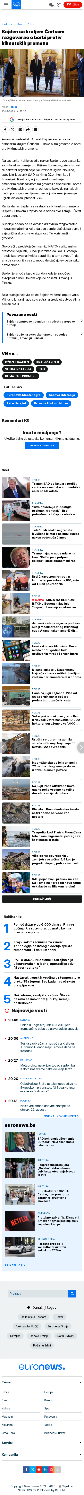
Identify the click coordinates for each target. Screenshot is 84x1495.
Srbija (5, 1392)
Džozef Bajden (17, 362)
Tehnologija (46, 1239)
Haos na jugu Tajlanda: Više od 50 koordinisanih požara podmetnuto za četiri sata (54, 696)
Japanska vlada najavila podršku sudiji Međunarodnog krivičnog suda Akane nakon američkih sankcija (56, 626)
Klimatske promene (20, 376)
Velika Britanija (18, 369)
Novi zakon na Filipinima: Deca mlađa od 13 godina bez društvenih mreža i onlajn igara (55, 650)
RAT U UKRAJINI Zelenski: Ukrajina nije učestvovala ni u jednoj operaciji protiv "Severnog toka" (43, 964)
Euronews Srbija (58, 1326)
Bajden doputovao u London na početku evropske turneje (40, 323)
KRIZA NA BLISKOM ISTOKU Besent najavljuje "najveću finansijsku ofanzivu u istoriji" (55, 603)
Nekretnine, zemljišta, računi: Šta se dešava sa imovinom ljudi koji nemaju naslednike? (41, 999)
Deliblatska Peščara (33, 1316)
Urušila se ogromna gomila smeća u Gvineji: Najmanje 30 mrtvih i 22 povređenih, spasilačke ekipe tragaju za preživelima (54, 743)
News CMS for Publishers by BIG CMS (42, 1490)
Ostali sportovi (31, 1078)
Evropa (25, 1019)
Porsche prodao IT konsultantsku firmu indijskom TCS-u (52, 1247)
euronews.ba (20, 1125)
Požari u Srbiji (42, 1345)
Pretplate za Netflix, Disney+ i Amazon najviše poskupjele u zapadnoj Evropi (58, 1221)
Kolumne (7, 1424)
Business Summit (54, 1433)
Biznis (48, 1400)
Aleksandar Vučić (27, 1326)
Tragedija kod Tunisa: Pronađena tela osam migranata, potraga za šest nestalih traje (56, 836)
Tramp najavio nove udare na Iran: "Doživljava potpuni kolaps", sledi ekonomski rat (53, 557)
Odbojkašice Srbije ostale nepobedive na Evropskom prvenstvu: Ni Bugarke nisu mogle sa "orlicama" (48, 1087)
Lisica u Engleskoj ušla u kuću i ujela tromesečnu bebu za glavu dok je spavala (49, 1027)
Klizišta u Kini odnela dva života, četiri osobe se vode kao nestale (56, 812)
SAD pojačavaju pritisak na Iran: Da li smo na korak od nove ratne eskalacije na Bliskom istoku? (56, 882)
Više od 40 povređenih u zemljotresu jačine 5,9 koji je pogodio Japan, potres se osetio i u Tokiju (56, 859)
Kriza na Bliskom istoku (51, 403)
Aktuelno (26, 1038)
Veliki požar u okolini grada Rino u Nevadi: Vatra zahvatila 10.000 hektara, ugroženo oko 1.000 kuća (56, 719)
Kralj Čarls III (47, 362)
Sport (47, 1408)
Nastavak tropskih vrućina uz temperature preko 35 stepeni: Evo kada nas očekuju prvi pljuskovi (46, 981)
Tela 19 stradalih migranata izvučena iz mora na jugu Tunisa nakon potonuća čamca (55, 533)
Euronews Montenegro (24, 395)
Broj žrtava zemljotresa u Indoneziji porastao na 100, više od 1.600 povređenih (55, 580)
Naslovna (7, 24)
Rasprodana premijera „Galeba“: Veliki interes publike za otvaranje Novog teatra (56, 1169)
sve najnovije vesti (60, 1116)
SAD (42, 369)
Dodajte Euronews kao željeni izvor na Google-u (45, 119)
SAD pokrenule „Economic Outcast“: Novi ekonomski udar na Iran (56, 1142)
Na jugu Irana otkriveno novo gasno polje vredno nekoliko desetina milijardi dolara (53, 789)
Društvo (26, 1060)
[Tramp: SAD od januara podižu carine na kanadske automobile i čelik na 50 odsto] (16, 487)
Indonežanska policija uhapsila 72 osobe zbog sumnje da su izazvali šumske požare (54, 766)
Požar (59, 1316)
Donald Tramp (39, 1336)
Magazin (7, 1416)
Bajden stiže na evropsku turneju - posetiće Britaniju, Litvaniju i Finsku (36, 336)
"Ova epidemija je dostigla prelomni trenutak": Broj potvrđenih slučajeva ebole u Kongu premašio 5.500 (53, 510)
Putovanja (50, 1416)
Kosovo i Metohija (62, 395)
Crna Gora (8, 1433)
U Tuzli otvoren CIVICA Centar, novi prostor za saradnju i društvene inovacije (54, 1196)
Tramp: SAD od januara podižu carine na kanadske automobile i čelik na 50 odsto (56, 487)
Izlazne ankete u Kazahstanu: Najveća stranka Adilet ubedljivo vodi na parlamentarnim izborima (56, 673)
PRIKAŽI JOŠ (13, 1265)
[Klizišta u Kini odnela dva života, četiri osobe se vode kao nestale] (16, 813)
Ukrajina (15, 1336)
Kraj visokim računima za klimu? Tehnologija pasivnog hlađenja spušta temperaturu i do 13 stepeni (42, 946)
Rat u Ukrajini (16, 403)
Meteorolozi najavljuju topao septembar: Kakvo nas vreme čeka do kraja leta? (48, 1067)
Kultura (43, 1160)
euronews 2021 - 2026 (40, 1486)
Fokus (31, 24)
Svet (20, 24)
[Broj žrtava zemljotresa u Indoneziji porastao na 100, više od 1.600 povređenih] (16, 580)
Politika (25, 1100)
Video (48, 1424)
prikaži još (42, 899)
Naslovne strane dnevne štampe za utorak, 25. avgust (45, 1107)
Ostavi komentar (42, 445)
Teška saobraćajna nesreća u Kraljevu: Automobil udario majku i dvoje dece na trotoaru (47, 1047)
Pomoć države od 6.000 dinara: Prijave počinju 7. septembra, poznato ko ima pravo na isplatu (43, 928)
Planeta (37, 503)
